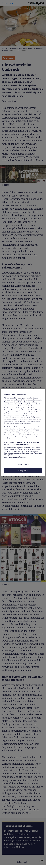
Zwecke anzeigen (23, 465)
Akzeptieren (23, 471)
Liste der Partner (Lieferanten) (15, 457)
